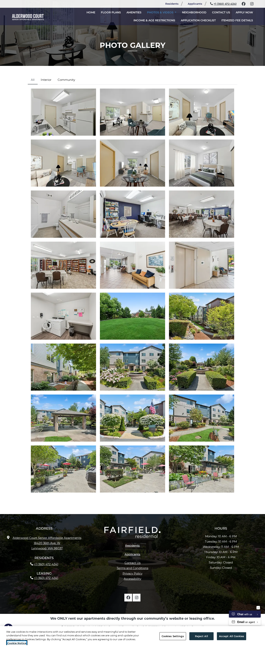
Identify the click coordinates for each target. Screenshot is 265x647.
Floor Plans (111, 12)
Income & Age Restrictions (154, 20)
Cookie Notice (16, 642)
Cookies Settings (173, 636)
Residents (173, 3)
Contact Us (221, 12)
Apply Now (246, 12)
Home (91, 12)
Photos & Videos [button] (160, 12)
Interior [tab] (46, 80)
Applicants (196, 3)
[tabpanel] (132, 290)
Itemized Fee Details (238, 20)
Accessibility (132, 579)
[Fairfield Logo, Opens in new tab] (132, 533)
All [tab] (33, 80)
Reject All (201, 636)
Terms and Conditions (132, 568)
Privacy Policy (132, 573)
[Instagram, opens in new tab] (252, 4)
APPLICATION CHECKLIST (199, 20)
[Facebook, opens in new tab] (243, 4)
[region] (132, 636)
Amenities (133, 12)
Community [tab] (66, 80)
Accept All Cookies (231, 636)
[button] (63, 112)
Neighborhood (194, 12)
